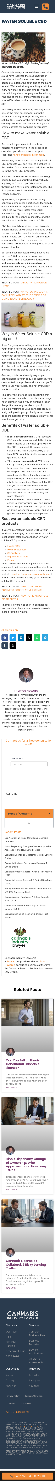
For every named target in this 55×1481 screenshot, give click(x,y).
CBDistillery (13, 553)
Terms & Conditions (34, 1396)
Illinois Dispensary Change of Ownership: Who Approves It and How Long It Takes (27, 1164)
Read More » (11, 1087)
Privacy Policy (13, 1396)
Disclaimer (26, 1403)
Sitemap (12, 1403)
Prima (10, 560)
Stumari (11, 961)
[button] (36, 6)
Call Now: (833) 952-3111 (27, 1476)
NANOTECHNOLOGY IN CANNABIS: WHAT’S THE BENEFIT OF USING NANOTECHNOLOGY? (24, 295)
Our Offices (12, 1368)
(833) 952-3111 (22, 1412)
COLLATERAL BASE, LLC (29, 1426)
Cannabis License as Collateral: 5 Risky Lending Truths (26, 1264)
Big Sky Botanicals (17, 556)
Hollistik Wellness (17, 549)
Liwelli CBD (13, 546)
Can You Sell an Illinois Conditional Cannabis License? (22, 1064)
